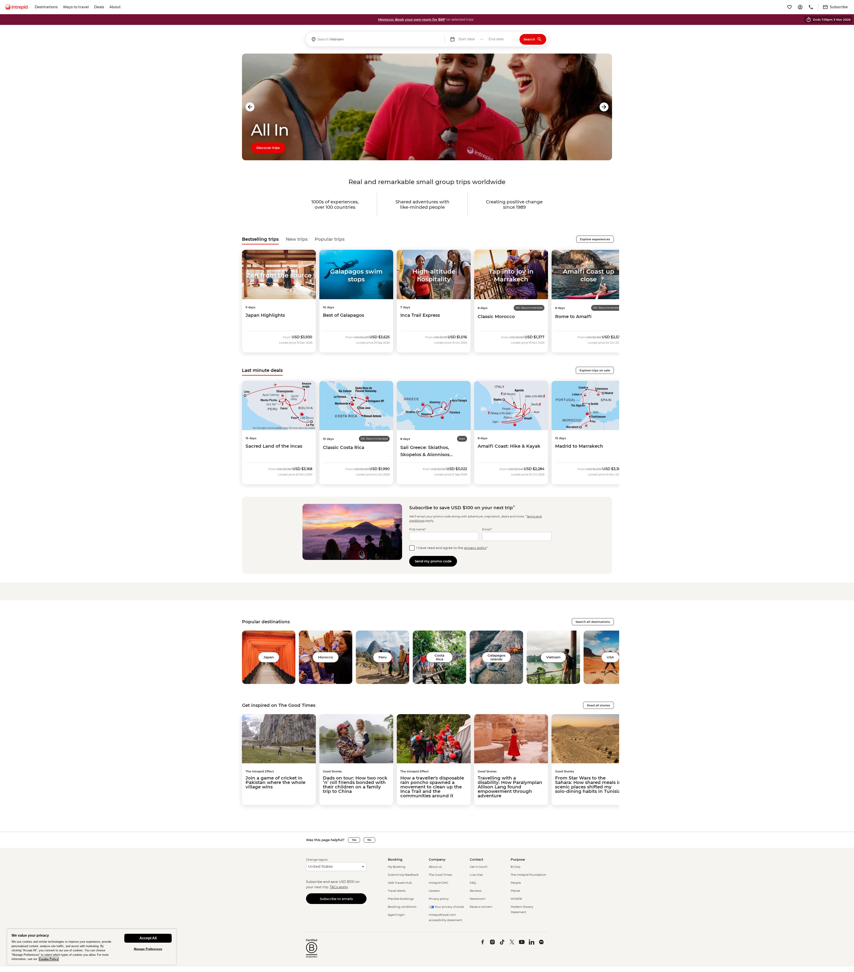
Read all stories (598, 705)
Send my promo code (433, 561)
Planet (515, 890)
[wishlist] (789, 7)
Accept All (148, 938)
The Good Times (440, 874)
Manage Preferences (148, 949)
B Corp (515, 866)
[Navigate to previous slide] (250, 106)
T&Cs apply (339, 887)
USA (610, 657)
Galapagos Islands (496, 657)
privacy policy (475, 548)
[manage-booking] (800, 7)
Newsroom (477, 898)
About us (435, 866)
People (516, 882)
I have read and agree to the (452, 548)
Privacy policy (439, 898)
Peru (383, 657)
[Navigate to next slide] (604, 106)
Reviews (475, 890)
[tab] (260, 239)
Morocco (325, 657)
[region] (91, 947)
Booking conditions (402, 906)
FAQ (473, 882)
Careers (434, 890)
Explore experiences (595, 239)
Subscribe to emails (336, 899)
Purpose (518, 859)
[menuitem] (16, 7)
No (369, 840)
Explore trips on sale (595, 370)
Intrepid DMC (438, 882)
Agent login (396, 914)
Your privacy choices (449, 906)
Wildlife (516, 898)
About (115, 7)
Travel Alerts (396, 890)
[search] (375, 39)
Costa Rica (439, 657)
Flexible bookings (401, 898)
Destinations (46, 7)
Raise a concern (481, 906)
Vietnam (553, 657)
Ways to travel (76, 7)
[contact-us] (811, 7)
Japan (269, 657)
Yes (354, 840)
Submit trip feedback (403, 874)
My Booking (396, 866)
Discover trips (268, 148)
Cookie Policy (48, 959)
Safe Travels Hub (400, 882)
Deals (99, 7)
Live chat (476, 874)
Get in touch (478, 866)
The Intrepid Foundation (528, 874)
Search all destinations (593, 621)
